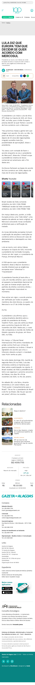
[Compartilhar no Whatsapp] (27, 76)
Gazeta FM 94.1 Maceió (9, 552)
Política (8, 22)
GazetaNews (5, 560)
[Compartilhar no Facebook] (21, 76)
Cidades (27, 17)
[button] (32, 10)
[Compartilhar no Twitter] (24, 76)
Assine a (8, 17)
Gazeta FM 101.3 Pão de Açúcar (11, 558)
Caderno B (19, 17)
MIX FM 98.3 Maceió (8, 548)
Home (3, 22)
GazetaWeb (5, 556)
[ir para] (23, 588)
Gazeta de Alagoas (7, 546)
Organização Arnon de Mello (10, 562)
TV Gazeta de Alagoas (8, 550)
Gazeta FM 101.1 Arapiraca (10, 554)
